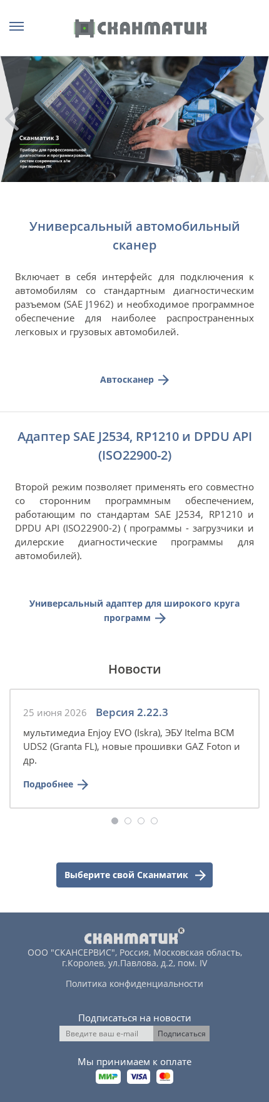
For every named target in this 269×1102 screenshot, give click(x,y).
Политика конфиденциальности (134, 983)
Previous (12, 119)
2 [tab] (127, 820)
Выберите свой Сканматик (127, 875)
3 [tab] (141, 820)
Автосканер (127, 379)
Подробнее (48, 784)
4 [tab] (154, 820)
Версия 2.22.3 (132, 712)
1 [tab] (114, 820)
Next (257, 119)
